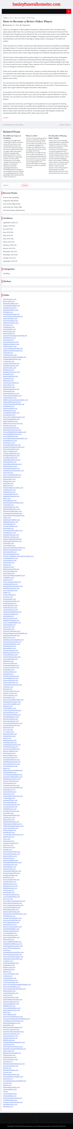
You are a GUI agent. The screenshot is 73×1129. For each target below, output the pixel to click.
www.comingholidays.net (12, 623)
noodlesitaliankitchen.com (12, 359)
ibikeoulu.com (8, 706)
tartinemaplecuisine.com (11, 725)
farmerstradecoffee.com (11, 873)
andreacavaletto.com (10, 584)
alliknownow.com (9, 638)
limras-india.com (9, 301)
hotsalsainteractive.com (11, 314)
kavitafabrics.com (9, 790)
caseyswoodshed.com (10, 828)
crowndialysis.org (9, 546)
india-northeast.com (10, 451)
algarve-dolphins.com (10, 751)
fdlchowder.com (8, 940)
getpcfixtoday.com (9, 368)
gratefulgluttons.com (10, 605)
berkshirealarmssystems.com (13, 488)
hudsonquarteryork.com (11, 1010)
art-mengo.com (8, 732)
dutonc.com (7, 738)
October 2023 (8, 258)
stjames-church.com (10, 693)
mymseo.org (7, 1083)
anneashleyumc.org (10, 925)
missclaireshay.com (9, 299)
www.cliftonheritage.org (11, 948)
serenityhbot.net (9, 892)
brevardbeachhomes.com (12, 445)
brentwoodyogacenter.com (12, 955)
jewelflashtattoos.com (11, 366)
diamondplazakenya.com (11, 1023)
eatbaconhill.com (9, 334)
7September (26, 25)
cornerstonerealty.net (10, 982)
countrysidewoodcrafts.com (13, 349)
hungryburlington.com (11, 721)
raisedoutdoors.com (10, 466)
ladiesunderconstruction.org (13, 423)
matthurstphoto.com (10, 1038)
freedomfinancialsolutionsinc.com (14, 914)
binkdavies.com (8, 661)
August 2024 (7, 226)
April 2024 (6, 239)
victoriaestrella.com (10, 802)
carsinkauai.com (8, 1044)
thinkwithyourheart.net (11, 468)
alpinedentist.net (9, 387)
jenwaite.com (7, 1062)
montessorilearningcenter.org (13, 1032)
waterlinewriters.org (10, 865)
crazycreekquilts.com (10, 659)
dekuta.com (7, 972)
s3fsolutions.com (9, 443)
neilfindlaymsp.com (9, 809)
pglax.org (6, 768)
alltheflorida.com (9, 1040)
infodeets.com (8, 312)
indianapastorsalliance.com (12, 824)
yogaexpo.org (8, 580)
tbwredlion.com (8, 1025)
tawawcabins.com (9, 479)
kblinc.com (6, 498)
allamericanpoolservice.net (12, 550)
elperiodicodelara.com (10, 304)
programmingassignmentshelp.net (15, 336)
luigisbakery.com (9, 965)
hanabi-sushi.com (9, 967)
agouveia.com (8, 1079)
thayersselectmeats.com (11, 854)
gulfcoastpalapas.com (10, 860)
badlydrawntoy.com (10, 884)
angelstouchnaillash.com (11, 520)
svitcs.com (6, 839)
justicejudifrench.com (10, 713)
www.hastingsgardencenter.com (14, 989)
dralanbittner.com (9, 492)
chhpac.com (7, 1085)
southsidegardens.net (10, 993)
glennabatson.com (9, 648)
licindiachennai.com (9, 308)
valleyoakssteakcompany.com (13, 826)
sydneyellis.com (8, 543)
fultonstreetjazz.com (10, 408)
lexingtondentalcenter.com (12, 541)
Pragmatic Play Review (11, 201)
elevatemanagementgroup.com (14, 1064)
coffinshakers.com (9, 708)
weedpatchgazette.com (11, 496)
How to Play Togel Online (11, 204)
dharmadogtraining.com (11, 1087)
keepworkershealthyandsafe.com (14, 357)
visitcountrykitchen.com (11, 749)
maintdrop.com (8, 378)
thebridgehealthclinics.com (12, 862)
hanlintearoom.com (10, 1057)
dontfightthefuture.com (11, 456)
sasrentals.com (8, 528)
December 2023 (8, 252)
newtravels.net (8, 340)
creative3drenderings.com (12, 871)
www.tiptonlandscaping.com (13, 957)
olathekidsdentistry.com (11, 509)
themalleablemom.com (11, 717)
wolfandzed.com (9, 970)
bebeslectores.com (9, 426)
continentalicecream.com (11, 657)
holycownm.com (8, 794)
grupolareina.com (9, 415)
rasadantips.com (9, 327)
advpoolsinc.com (9, 820)
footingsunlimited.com (11, 931)
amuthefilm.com (8, 670)
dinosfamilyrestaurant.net (12, 430)
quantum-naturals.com (11, 1029)
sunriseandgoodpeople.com (12, 775)
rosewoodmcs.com (9, 978)
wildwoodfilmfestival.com (12, 402)
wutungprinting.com (10, 758)
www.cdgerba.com (9, 1015)
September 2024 (9, 223)
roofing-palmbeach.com (11, 453)
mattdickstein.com (9, 882)
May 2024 (6, 236)
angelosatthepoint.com (11, 822)
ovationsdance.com (9, 561)
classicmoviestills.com (10, 614)
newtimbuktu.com (9, 329)
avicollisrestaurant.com (11, 811)
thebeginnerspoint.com (11, 620)
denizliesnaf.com (9, 832)
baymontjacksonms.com (11, 764)
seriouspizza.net (8, 841)
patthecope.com (8, 837)
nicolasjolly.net (8, 674)
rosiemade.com (8, 505)
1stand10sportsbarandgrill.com (13, 516)
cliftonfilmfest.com (9, 462)
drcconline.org (8, 813)
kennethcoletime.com (10, 719)
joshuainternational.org (11, 895)
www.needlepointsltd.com (12, 942)
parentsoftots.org (9, 869)
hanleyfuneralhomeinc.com (36, 4)
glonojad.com (7, 689)
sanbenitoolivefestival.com (12, 612)
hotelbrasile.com (9, 406)
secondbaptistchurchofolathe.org (14, 1081)
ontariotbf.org (8, 353)
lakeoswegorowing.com (11, 1074)
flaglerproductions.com (11, 653)
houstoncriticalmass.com (11, 631)
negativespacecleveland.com (13, 770)
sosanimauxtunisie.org (11, 383)
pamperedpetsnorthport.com (13, 503)
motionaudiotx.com (10, 1089)
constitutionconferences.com (13, 835)
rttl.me (5, 1092)
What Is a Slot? (31, 136)
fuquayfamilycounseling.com (13, 1077)
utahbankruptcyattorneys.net (13, 471)
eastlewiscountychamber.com (13, 640)
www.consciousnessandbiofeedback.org (17, 985)
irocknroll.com (8, 473)
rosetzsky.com (8, 687)
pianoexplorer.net (9, 991)
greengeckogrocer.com (11, 535)
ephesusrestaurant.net (11, 1002)
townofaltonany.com (10, 766)
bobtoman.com (8, 381)
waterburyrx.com (9, 817)
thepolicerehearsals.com (11, 635)
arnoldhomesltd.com (10, 458)
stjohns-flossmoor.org (11, 781)
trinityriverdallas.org (10, 571)
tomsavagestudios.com (11, 554)
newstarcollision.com (10, 526)
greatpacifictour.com (10, 800)
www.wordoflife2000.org (12, 475)
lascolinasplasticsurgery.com (13, 946)
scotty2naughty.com (10, 695)
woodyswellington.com (11, 1004)
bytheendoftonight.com (11, 601)
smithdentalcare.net (10, 1100)
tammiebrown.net (9, 736)
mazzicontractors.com (10, 997)
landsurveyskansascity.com (12, 927)
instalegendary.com (10, 355)
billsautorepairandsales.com (12, 1027)
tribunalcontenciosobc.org (12, 642)
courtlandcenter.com (10, 807)
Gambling (6, 117)
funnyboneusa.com (9, 783)
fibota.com (7, 1012)
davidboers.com (8, 877)
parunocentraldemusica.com (13, 1017)
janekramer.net (8, 728)
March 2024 (7, 242)
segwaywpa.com (9, 858)
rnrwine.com (7, 1072)
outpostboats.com (9, 599)
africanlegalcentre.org (10, 678)
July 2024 (6, 229)
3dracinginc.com (8, 629)
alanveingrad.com (9, 753)
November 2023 (8, 255)
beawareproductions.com (12, 702)
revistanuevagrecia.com (11, 691)
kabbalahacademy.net (10, 522)
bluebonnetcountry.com (11, 372)
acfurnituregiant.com (10, 321)
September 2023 (9, 261)
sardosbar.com (8, 483)
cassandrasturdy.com (10, 610)
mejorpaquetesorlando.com (12, 513)
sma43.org (6, 950)
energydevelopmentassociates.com (15, 438)
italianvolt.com (8, 486)
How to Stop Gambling (11, 198)
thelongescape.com (9, 740)
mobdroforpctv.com (10, 608)
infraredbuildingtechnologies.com (14, 432)
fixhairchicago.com (9, 830)
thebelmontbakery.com (11, 344)
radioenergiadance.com (11, 389)
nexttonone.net (8, 890)
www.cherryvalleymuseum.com (14, 417)
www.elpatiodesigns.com (12, 1008)
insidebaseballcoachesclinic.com (14, 1042)
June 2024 (6, 232)
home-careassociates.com (12, 582)
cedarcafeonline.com (10, 319)
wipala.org (6, 593)
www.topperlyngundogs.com (13, 905)
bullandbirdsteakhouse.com (12, 944)
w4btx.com (7, 518)
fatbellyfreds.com (9, 1006)
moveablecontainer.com (11, 413)
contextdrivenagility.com (11, 704)
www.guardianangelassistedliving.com (16, 1019)
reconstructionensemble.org (13, 788)
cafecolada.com (8, 616)
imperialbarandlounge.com (12, 464)
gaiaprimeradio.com (10, 734)
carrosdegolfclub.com (10, 436)
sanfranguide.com (9, 625)
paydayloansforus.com (11, 342)
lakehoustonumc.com (10, 886)
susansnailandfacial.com (11, 897)
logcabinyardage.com (10, 875)
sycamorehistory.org (10, 980)
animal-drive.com (9, 847)
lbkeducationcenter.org (11, 569)
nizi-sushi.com (8, 730)
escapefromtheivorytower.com (13, 447)
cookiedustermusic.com (11, 785)
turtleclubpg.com (9, 798)
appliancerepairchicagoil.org (12, 351)
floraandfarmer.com (10, 441)
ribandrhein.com (8, 563)
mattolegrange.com (10, 743)
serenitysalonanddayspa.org (13, 316)
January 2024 (7, 248)
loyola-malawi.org (9, 595)
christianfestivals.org (10, 747)
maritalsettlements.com (11, 760)
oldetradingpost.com (10, 421)
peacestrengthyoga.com (11, 912)
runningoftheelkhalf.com (11, 907)
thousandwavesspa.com (11, 805)
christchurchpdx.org (10, 663)
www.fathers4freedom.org (12, 903)
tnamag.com (7, 850)
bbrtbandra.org (8, 370)
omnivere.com (8, 325)
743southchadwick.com (11, 449)
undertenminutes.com (10, 323)
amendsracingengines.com (12, 918)
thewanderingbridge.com (12, 715)
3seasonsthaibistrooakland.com (14, 576)
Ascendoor (47, 1126)
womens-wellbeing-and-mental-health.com (18, 556)
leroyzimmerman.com (10, 1066)
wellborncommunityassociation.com (15, 400)
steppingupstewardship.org (12, 959)
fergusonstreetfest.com (11, 1034)
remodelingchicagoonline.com (13, 952)
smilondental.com (9, 524)
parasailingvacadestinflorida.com (14, 1049)
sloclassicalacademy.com (11, 644)
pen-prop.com (8, 899)
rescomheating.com (10, 1094)
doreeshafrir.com (9, 698)
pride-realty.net (8, 1051)
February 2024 (8, 245)
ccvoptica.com (8, 961)
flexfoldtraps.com (9, 916)
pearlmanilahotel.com (10, 376)
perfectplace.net (8, 573)
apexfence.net (8, 1107)
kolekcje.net (7, 565)
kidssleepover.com (9, 338)
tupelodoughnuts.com (10, 507)
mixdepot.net (7, 976)
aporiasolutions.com (10, 856)
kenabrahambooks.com (11, 665)
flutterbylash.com (9, 1055)
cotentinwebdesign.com (11, 419)
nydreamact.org (8, 361)
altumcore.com (8, 845)
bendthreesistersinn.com (11, 779)
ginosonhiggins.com (10, 755)
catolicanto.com (8, 567)
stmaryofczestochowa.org (12, 710)
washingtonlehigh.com (11, 963)
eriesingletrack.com (10, 501)
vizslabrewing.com (9, 490)
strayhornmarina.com (10, 650)
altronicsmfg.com (9, 331)
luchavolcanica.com (9, 792)
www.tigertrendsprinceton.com (14, 901)
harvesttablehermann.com (12, 434)
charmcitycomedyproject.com (13, 700)
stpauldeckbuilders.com (11, 929)
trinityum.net (7, 995)
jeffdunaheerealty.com (11, 910)
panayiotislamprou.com (11, 393)
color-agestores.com (10, 590)
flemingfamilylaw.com (10, 1070)
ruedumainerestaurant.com (12, 685)
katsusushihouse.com (10, 680)
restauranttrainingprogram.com (14, 548)
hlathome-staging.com (11, 537)
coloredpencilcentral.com (11, 460)
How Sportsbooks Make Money (14, 210)
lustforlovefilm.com (10, 672)
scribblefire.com (8, 578)
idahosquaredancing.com (11, 477)
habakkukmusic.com (10, 888)
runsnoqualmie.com (10, 933)
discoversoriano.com (10, 618)
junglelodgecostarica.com (12, 745)
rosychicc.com (8, 597)
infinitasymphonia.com (11, 676)
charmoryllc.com (9, 627)
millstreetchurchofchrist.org (13, 1047)
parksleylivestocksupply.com (13, 586)
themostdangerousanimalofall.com (15, 633)
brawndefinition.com (10, 655)
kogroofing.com (8, 385)
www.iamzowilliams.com (11, 987)
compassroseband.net (10, 843)
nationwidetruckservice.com (13, 796)
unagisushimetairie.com (11, 363)
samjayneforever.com (10, 1036)
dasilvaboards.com (9, 646)
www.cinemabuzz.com (11, 974)
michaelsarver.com (9, 533)
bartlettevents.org (9, 411)
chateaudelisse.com (10, 398)
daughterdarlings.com (10, 310)
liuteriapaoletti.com (10, 773)
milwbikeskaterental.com (11, 762)
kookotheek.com (9, 391)
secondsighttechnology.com (13, 531)
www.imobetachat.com (11, 880)
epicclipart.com (8, 374)
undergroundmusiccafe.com (13, 1102)
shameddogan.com (9, 867)
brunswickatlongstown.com (12, 723)
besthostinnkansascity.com (12, 1098)
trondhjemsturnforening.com (13, 1021)
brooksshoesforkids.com (11, 852)
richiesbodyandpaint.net (11, 306)
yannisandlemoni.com (10, 494)
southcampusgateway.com (12, 396)
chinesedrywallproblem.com (12, 777)
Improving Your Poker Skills (12, 207)
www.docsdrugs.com (10, 935)
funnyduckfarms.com (10, 1059)
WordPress (62, 1126)
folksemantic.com (9, 481)
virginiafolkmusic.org (10, 558)
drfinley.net (7, 1068)
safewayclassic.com (10, 346)
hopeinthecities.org (9, 603)
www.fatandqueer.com (11, 922)
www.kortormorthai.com (12, 920)
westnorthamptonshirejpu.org (13, 404)
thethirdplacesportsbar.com (12, 1000)
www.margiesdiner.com (11, 937)
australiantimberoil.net (11, 428)
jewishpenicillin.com (10, 552)
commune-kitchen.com (11, 668)
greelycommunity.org (10, 683)
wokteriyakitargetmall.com (12, 539)
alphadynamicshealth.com (12, 1053)
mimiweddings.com (9, 1096)
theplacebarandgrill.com (11, 815)
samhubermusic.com (10, 1104)
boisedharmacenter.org (11, 588)
